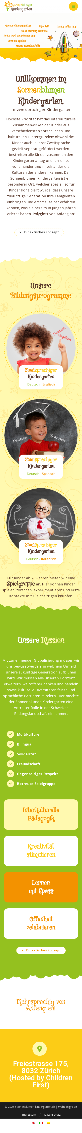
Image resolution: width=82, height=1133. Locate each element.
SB (75, 1107)
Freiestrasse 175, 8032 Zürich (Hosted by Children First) (41, 1074)
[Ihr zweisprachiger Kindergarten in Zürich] (18, 6)
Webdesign (65, 1107)
